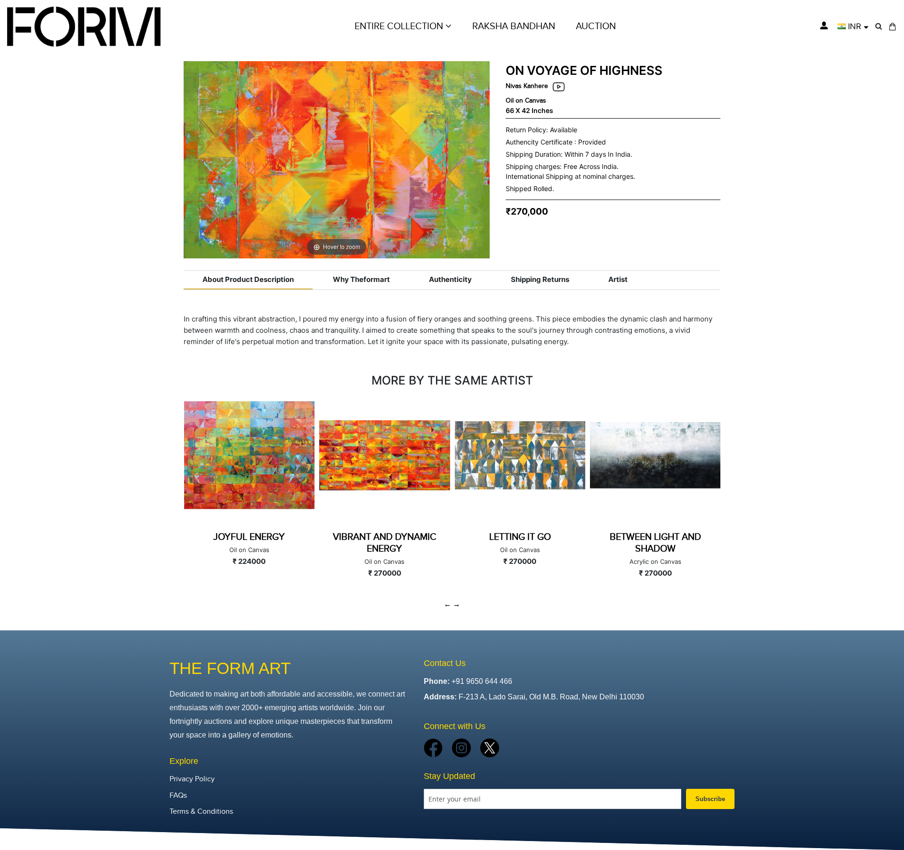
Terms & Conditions (201, 811)
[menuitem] (596, 26)
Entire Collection (400, 26)
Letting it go (384, 537)
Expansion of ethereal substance (654, 542)
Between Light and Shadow (519, 542)
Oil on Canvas (526, 100)
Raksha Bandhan (513, 26)
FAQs (178, 795)
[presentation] (447, 605)
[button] (853, 26)
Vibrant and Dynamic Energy (249, 542)
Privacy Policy (192, 779)
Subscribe (710, 798)
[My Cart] (892, 26)
